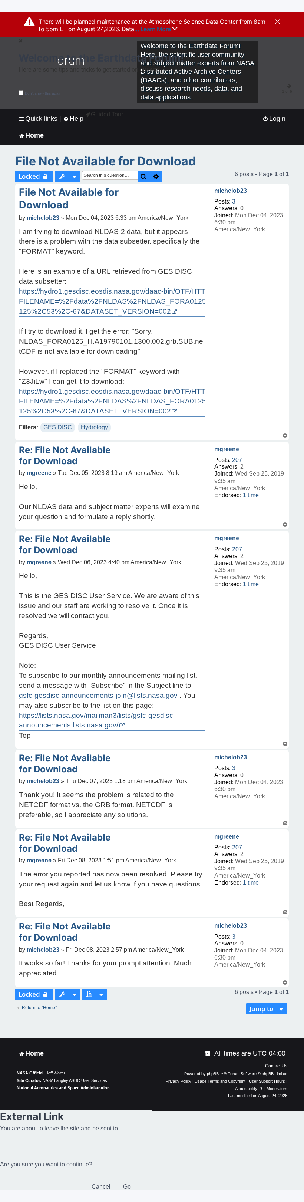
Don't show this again (43, 93)
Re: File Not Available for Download (64, 455)
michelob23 (230, 191)
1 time (251, 495)
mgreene (226, 449)
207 (237, 460)
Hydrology (94, 427)
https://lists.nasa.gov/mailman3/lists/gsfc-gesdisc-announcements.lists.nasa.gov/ (97, 720)
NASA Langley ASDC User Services (75, 1080)
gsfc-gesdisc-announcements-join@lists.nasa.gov (98, 695)
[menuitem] (273, 119)
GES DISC (57, 427)
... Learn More (153, 29)
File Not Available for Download (105, 161)
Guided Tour (107, 114)
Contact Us (276, 1066)
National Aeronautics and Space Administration (63, 1088)
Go (127, 1186)
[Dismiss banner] (277, 22)
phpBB (213, 1073)
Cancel (101, 1186)
